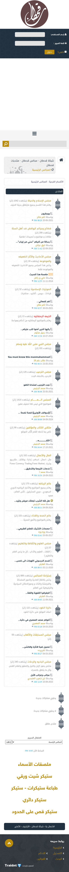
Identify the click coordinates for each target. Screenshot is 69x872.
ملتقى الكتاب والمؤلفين (38, 427)
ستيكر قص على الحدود (34, 812)
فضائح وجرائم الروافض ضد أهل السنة (31, 228)
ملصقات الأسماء (34, 765)
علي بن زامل (39, 278)
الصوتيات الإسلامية (41, 289)
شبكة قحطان (37, 827)
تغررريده (41, 650)
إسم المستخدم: (58, 34)
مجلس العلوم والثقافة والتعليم (34, 543)
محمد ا (42, 472)
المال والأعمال (43, 455)
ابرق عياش (40, 245)
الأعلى (17, 827)
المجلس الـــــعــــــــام (41, 399)
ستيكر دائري (34, 800)
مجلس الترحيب (43, 372)
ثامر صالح (41, 217)
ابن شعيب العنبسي (36, 678)
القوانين (41, 859)
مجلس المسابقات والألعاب (37, 634)
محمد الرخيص (39, 388)
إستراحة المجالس (42, 575)
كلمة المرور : (59, 43)
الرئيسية (58, 847)
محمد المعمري (38, 623)
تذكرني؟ (61, 52)
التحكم (42, 853)
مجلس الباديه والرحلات (39, 662)
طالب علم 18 (39, 360)
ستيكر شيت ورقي (34, 776)
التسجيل (58, 853)
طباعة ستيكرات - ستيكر (34, 788)
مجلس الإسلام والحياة (39, 200)
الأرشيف (26, 827)
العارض (42, 564)
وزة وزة (41, 532)
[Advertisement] (34, 94)
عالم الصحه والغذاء (41, 515)
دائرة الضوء (45, 607)
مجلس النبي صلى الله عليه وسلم (33, 344)
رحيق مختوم (39, 333)
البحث (59, 859)
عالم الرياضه (45, 483)
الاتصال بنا (50, 827)
